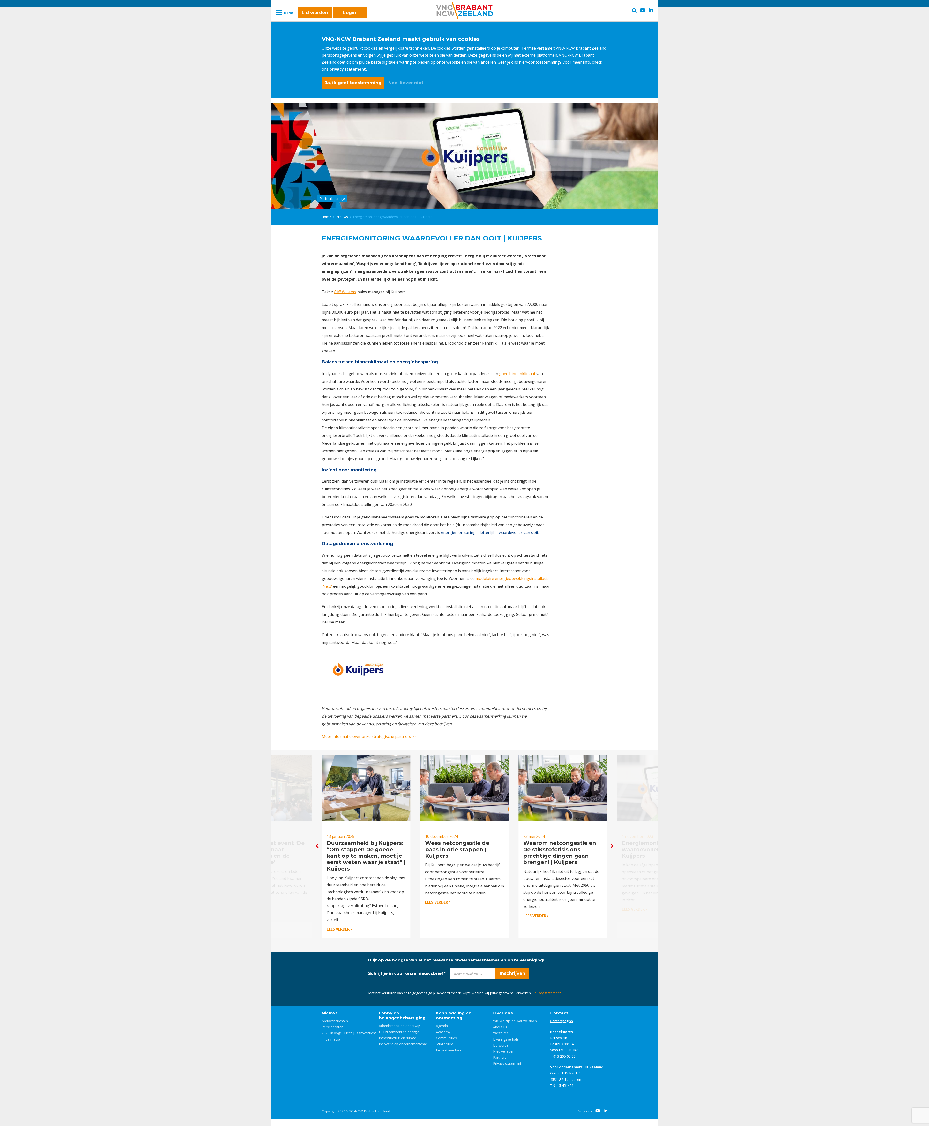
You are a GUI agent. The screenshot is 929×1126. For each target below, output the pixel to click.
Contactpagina (561, 1021)
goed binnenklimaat (517, 373)
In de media (331, 1039)
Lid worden (315, 12)
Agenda (442, 1025)
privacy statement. (348, 69)
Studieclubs (445, 1044)
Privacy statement (546, 993)
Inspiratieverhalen (450, 1050)
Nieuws (342, 216)
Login (349, 12)
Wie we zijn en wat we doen (515, 1021)
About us (500, 1027)
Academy (443, 1032)
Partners (499, 1057)
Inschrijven (512, 973)
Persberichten (332, 1027)
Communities (446, 1038)
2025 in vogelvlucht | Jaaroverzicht (349, 1033)
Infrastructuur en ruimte (397, 1038)
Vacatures (501, 1033)
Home (326, 216)
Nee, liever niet (405, 82)
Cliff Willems (345, 291)
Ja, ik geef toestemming (353, 82)
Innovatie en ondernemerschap (403, 1044)
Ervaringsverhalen (507, 1039)
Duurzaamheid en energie (399, 1032)
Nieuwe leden (503, 1051)
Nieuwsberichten (335, 1021)
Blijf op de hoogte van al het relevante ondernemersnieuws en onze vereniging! (456, 960)
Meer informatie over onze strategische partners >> (369, 736)
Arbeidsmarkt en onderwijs (400, 1025)
